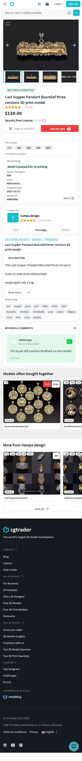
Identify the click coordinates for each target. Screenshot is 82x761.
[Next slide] (74, 45)
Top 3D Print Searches (16, 656)
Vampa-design (29, 216)
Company (8, 549)
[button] (69, 13)
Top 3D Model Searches (17, 649)
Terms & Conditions (14, 732)
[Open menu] (5, 4)
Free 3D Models (12, 603)
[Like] (15, 137)
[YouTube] (13, 745)
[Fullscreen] (8, 24)
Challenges (9, 675)
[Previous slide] (7, 45)
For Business (10, 583)
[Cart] (47, 4)
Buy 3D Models (11, 576)
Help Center (10, 569)
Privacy (34, 732)
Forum (7, 682)
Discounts (9, 616)
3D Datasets (10, 590)
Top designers (11, 669)
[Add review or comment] (75, 328)
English (47, 732)
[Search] (76, 13)
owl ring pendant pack (16, 497)
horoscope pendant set (16, 426)
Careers (7, 563)
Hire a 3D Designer (14, 596)
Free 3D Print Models (15, 609)
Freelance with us (13, 643)
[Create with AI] (39, 4)
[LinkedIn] (5, 745)
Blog (6, 556)
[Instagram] (21, 745)
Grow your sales (12, 630)
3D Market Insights (14, 636)
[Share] (66, 137)
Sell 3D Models (11, 622)
